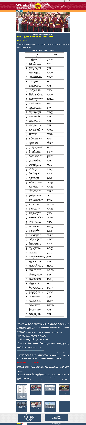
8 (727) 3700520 (57, 417)
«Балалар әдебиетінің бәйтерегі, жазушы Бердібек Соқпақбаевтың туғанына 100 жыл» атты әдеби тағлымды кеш (22, 406)
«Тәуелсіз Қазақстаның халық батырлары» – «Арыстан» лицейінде (64, 392)
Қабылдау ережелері (36, 11)
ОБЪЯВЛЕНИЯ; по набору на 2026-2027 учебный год (43, 34)
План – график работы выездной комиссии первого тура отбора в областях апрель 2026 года (50, 391)
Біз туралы (64, 407)
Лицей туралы (28, 11)
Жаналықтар (48, 11)
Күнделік (43, 11)
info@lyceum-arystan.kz (57, 418)
